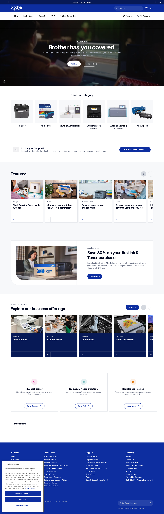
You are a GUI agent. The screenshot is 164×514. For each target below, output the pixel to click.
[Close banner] (160, 2)
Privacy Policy (30, 488)
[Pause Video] (159, 82)
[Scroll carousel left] (8, 2)
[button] (151, 503)
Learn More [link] (95, 276)
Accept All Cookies (22, 493)
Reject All (23, 499)
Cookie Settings (22, 505)
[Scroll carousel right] (155, 2)
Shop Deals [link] (89, 64)
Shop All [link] (74, 64)
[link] (53, 2)
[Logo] (16, 8)
